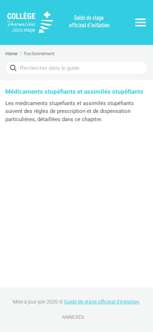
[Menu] (140, 22)
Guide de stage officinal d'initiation (101, 302)
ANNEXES (73, 317)
